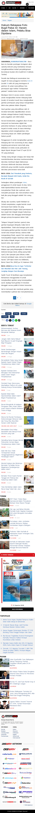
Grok (28, 81)
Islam (25, 182)
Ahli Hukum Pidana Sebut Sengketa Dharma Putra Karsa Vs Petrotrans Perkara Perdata (22, 673)
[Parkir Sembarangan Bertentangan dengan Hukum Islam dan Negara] (29, 353)
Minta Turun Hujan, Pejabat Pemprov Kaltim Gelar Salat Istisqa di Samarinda (17, 621)
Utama (3, 8)
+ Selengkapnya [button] (28, 805)
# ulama (5, 317)
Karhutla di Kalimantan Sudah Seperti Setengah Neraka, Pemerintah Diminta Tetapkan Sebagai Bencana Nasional (20, 545)
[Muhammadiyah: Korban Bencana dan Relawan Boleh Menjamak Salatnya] (29, 332)
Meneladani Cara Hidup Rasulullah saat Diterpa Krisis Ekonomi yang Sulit (11, 432)
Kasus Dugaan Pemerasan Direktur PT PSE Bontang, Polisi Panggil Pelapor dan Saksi (17, 631)
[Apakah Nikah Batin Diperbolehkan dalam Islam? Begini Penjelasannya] (29, 397)
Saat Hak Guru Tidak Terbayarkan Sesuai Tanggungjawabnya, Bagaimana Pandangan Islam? (12, 454)
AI (31, 81)
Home (4, 20)
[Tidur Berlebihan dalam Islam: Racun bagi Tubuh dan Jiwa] (29, 490)
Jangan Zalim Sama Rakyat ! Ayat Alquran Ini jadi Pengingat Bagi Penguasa (11, 341)
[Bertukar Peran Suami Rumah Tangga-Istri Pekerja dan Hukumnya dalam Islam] (29, 479)
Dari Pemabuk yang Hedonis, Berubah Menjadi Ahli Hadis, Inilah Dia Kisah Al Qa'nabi (16, 176)
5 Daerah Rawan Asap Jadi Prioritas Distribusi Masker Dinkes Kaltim (14, 626)
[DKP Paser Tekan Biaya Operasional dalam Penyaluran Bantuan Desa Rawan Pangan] (4, 502)
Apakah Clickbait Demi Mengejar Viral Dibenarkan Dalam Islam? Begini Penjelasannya (10, 374)
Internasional (16, 738)
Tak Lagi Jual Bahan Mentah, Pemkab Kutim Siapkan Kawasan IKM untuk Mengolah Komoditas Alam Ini (21, 512)
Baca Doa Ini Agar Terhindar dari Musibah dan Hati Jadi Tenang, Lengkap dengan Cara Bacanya (16, 268)
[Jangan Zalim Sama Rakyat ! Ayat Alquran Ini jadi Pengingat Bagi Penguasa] (29, 342)
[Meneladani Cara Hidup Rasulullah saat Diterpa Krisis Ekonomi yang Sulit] (29, 433)
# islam (24, 314)
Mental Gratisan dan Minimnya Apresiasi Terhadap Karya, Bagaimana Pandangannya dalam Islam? (11, 466)
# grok (8, 314)
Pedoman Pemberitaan (4, 735)
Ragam (10, 20)
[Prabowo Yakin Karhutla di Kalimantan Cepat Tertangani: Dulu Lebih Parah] (4, 535)
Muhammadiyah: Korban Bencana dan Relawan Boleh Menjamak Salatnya (11, 330)
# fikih (16, 314)
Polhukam (31, 8)
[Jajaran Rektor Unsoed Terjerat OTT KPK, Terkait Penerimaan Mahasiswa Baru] (4, 705)
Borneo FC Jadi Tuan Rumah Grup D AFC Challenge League (22, 683)
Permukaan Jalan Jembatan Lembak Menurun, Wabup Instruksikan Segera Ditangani (20, 523)
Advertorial (16, 736)
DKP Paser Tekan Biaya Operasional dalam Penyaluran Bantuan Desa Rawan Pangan (20, 501)
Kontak (3, 729)
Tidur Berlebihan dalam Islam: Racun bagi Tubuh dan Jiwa (11, 488)
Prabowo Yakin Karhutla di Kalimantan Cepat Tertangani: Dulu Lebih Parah (21, 533)
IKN (10, 8)
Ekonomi (22, 8)
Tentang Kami (5, 733)
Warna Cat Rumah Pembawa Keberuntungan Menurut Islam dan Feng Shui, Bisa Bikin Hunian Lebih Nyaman (11, 420)
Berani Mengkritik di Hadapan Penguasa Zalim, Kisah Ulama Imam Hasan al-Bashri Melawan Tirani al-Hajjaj (12, 407)
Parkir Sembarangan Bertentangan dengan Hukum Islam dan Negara (11, 351)
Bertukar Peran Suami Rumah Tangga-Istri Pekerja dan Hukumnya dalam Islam (11, 478)
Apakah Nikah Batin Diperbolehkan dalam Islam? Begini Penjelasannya (11, 396)
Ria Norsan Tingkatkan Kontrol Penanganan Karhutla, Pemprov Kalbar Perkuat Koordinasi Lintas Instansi (17, 638)
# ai (12, 317)
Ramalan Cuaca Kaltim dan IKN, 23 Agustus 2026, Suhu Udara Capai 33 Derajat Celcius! (17, 644)
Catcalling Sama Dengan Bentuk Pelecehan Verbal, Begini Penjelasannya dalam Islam (12, 442)
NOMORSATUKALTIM (18, 62)
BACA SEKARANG (17, 609)
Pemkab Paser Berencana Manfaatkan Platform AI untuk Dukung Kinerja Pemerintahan (11, 385)
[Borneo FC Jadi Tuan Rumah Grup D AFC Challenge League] (4, 685)
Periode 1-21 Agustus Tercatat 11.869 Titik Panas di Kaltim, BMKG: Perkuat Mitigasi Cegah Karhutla (17, 650)
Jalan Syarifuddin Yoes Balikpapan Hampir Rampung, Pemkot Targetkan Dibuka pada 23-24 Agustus (22, 662)
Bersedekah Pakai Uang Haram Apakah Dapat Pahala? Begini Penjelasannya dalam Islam (12, 362)
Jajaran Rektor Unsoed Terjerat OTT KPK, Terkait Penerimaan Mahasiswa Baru (21, 704)
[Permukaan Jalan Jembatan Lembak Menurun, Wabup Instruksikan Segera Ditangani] (4, 524)
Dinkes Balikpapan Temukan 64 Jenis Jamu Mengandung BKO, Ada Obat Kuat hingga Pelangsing (22, 693)
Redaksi (3, 731)
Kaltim (14, 8)
